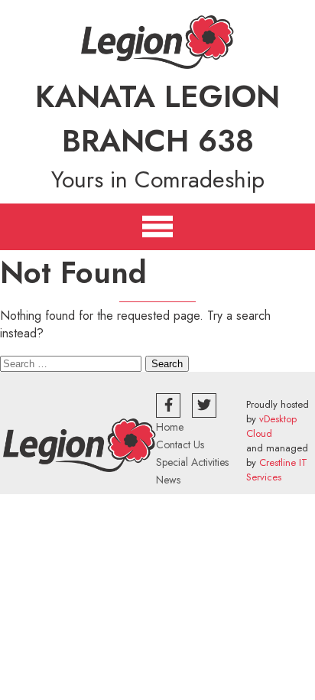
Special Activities (192, 462)
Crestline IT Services (276, 469)
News (168, 479)
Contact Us (180, 444)
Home (169, 427)
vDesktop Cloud (271, 426)
